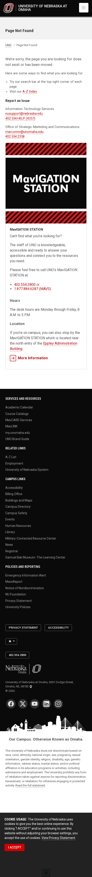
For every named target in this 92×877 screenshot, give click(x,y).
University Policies (18, 607)
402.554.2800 (25, 284)
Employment (14, 463)
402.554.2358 (15, 136)
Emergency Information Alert (25, 575)
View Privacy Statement (58, 838)
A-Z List (10, 457)
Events (10, 519)
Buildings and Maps (18, 500)
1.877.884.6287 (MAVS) (32, 289)
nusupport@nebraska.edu (24, 114)
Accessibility (14, 487)
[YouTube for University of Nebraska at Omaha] (34, 704)
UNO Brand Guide (17, 439)
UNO (8, 45)
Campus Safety (16, 513)
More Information (33, 358)
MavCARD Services (18, 420)
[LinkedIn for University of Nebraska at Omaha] (46, 704)
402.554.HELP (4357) (20, 118)
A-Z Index (30, 91)
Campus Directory (18, 506)
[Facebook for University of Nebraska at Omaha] (11, 704)
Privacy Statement (18, 600)
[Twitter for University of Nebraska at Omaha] (22, 704)
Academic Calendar (19, 407)
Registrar (11, 551)
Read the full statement (30, 785)
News (9, 544)
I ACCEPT (14, 847)
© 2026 (10, 690)
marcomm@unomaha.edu (24, 132)
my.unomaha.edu (17, 432)
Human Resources (18, 525)
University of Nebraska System (26, 469)
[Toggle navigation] (83, 7)
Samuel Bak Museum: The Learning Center (35, 557)
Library (10, 532)
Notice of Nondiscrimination (24, 588)
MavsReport (13, 581)
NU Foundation (15, 594)
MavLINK (11, 426)
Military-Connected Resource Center (30, 538)
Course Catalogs (17, 413)
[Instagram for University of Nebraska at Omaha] (58, 704)
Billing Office (13, 494)
